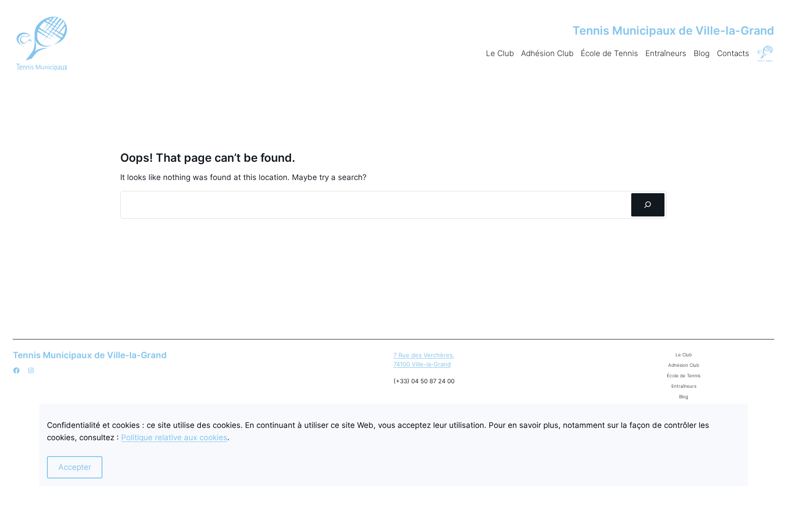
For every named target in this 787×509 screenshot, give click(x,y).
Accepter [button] (74, 467)
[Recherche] (647, 204)
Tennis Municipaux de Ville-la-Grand (673, 30)
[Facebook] (16, 370)
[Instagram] (31, 370)
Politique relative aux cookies (174, 437)
